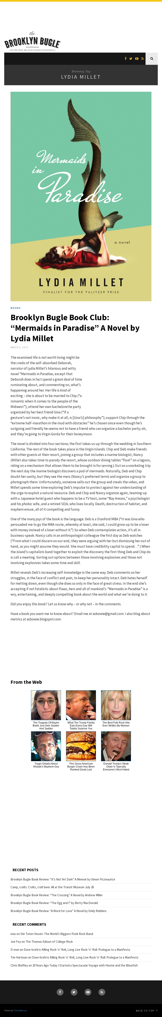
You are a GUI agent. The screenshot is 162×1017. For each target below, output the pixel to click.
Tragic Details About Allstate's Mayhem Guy (46, 765)
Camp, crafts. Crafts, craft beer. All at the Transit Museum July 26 (52, 887)
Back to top (145, 1010)
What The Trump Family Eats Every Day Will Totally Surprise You (81, 725)
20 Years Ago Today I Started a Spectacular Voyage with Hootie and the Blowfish (85, 965)
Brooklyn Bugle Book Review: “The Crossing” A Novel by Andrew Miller (57, 895)
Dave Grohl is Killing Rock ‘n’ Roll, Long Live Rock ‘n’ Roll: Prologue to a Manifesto (77, 950)
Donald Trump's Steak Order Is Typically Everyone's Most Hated (116, 766)
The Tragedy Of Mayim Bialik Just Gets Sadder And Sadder (46, 725)
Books (16, 307)
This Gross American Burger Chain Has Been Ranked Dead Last (81, 766)
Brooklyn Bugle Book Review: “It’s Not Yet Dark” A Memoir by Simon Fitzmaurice (63, 879)
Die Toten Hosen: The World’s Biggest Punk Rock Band (56, 934)
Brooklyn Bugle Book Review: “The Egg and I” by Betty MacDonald (54, 903)
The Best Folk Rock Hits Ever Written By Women (116, 724)
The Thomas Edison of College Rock (49, 942)
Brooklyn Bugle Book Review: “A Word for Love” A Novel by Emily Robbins (59, 911)
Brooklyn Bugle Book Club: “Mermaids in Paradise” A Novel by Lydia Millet (75, 328)
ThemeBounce (20, 1010)
